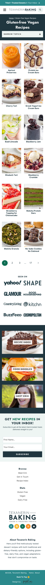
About (37, 573)
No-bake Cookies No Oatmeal (33, 250)
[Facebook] (11, 526)
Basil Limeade (11, 141)
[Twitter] (22, 526)
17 (31, 263)
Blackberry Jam (33, 141)
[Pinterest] (28, 526)
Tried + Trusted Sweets (21, 3)
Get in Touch (22, 477)
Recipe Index (22, 480)
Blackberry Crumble (33, 176)
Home (31, 573)
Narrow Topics (12, 34)
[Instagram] (16, 526)
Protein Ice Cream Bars (33, 71)
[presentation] (11, 56)
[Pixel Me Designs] (27, 582)
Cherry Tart (11, 106)
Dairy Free (22, 500)
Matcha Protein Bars (33, 212)
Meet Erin (22, 473)
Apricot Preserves (11, 71)
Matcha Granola (11, 249)
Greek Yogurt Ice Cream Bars (33, 107)
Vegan (22, 496)
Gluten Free (22, 492)
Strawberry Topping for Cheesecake (11, 213)
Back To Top (22, 577)
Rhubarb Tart (11, 175)
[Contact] (34, 526)
